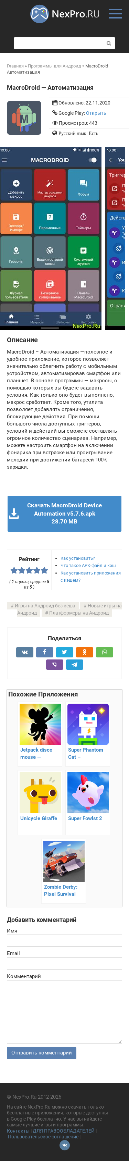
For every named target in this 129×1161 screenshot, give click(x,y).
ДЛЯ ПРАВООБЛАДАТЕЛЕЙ (64, 1131)
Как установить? (78, 558)
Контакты (18, 1131)
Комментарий (24, 976)
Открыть (96, 113)
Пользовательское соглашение (43, 1136)
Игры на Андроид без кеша (45, 605)
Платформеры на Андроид (79, 613)
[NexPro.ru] (64, 26)
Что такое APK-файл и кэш (88, 565)
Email (13, 953)
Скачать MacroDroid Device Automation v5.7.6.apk (64, 513)
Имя (12, 931)
